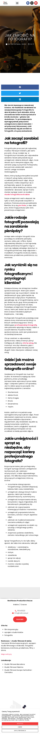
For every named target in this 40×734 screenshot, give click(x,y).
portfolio (22, 205)
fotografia (8, 635)
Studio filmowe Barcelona (14, 664)
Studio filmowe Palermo (13, 667)
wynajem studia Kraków (13, 632)
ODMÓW (20, 727)
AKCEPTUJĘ (20, 723)
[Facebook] (28, 3)
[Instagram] (32, 3)
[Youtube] (36, 3)
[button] (17, 3)
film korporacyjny (11, 629)
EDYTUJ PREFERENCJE (20, 730)
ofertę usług (28, 343)
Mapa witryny (6, 654)
